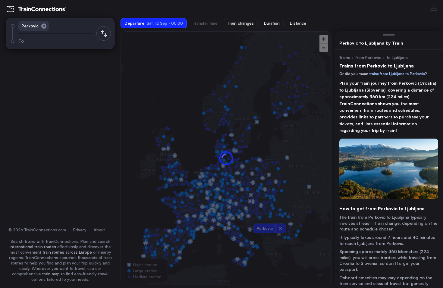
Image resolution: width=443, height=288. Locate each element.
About (99, 229)
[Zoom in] (323, 39)
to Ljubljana (397, 57)
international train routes (33, 246)
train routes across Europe (67, 252)
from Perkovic (368, 57)
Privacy (79, 229)
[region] (226, 158)
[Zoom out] (323, 47)
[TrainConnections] (36, 9)
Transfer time (205, 23)
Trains (344, 57)
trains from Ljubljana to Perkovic (397, 73)
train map (51, 273)
